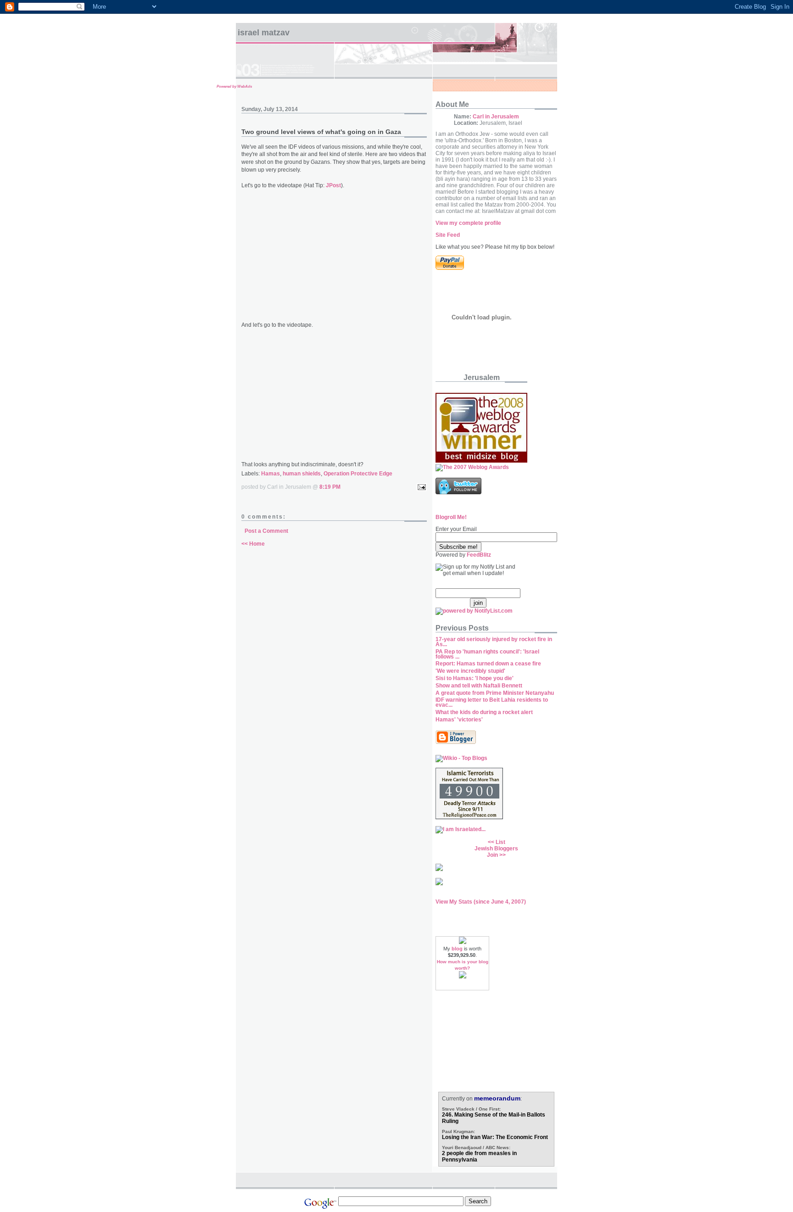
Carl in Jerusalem (496, 116)
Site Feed (448, 235)
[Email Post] (420, 487)
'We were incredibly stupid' (470, 671)
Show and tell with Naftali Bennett (479, 685)
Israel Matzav (264, 32)
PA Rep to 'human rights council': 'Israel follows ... (487, 654)
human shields (302, 473)
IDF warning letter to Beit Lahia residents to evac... (492, 702)
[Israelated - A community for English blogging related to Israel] (461, 829)
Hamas (270, 473)
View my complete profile (468, 223)
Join (492, 855)
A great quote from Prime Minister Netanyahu (495, 693)
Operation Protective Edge (358, 473)
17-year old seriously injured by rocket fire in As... (494, 642)
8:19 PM (330, 487)
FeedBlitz (479, 555)
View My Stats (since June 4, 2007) (481, 902)
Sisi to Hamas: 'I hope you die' (475, 678)
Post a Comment (266, 531)
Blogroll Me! (451, 517)
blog (457, 948)
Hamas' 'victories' (459, 719)
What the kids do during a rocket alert (484, 712)
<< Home (253, 544)
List (500, 842)
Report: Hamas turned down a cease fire (488, 663)
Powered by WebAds (234, 86)
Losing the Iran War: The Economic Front (495, 1137)
